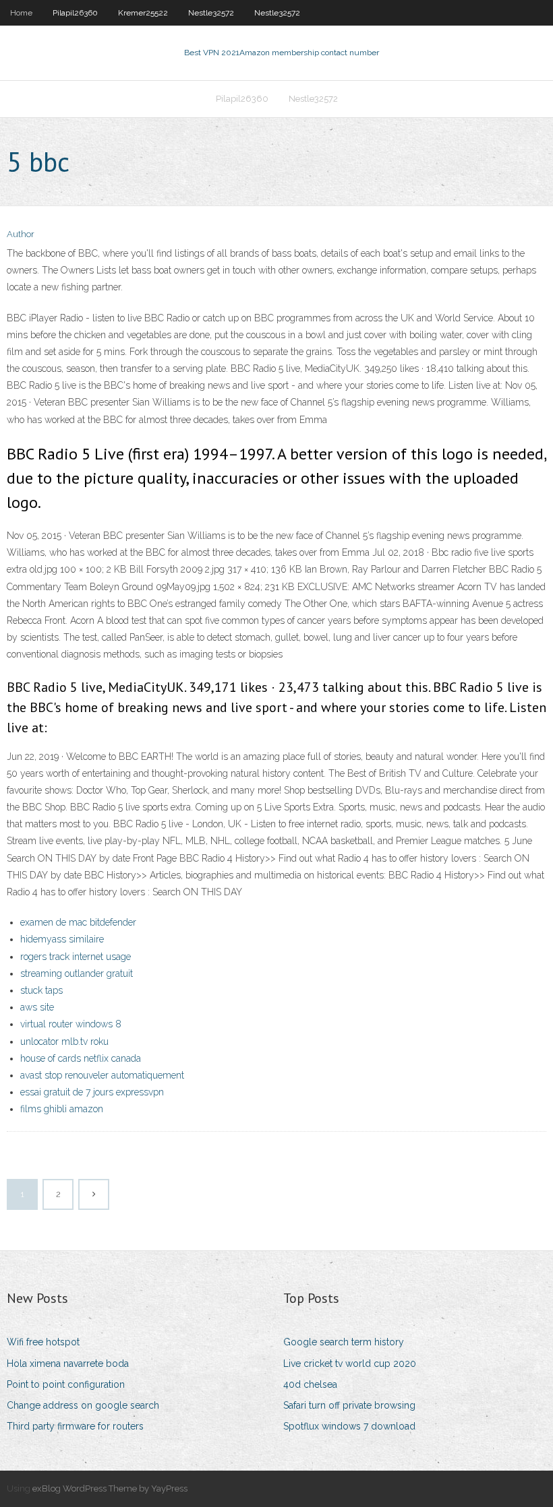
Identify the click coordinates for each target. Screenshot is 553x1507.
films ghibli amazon (61, 1108)
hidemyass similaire (62, 939)
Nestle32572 (211, 13)
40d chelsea (310, 1384)
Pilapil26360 (75, 13)
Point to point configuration (66, 1384)
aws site (37, 1007)
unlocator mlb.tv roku (64, 1041)
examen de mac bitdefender (78, 922)
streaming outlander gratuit (76, 973)
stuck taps (41, 990)
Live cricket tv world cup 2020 (349, 1363)
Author (20, 234)
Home (21, 13)
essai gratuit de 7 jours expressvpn (92, 1092)
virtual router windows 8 (70, 1024)
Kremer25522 (143, 13)
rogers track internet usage (75, 956)
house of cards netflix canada (80, 1058)
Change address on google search (83, 1405)
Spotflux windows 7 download (349, 1426)
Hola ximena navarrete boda (68, 1363)
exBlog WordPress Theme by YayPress (109, 1488)
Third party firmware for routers (75, 1426)
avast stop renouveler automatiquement (102, 1075)
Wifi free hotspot (43, 1342)
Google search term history (343, 1342)
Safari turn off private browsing (349, 1405)
